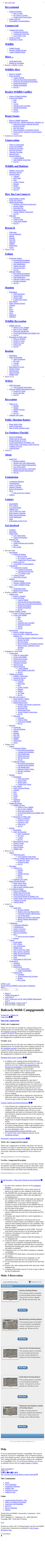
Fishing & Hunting (15, 11)
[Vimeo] (10, 1472)
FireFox (35, 1463)
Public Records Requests (17, 515)
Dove (11, 309)
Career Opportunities (20, 537)
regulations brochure (10, 1031)
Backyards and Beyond (21, 331)
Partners (12, 495)
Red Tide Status (18, 128)
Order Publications (15, 517)
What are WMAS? (19, 339)
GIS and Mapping (15, 234)
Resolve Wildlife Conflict (18, 91)
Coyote (15, 104)
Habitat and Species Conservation (24, 469)
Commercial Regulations (21, 262)
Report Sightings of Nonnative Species (26, 130)
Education (12, 216)
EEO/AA (8, 1506)
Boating (9, 351)
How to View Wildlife (20, 329)
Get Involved (12, 525)
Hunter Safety (18, 298)
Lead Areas (9, 997)
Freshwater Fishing (15, 258)
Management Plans (19, 210)
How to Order (18, 13)
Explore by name (19, 341)
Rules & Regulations (16, 489)
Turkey (11, 311)
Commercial (11, 25)
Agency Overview (15, 485)
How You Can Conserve (17, 194)
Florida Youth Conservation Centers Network (24, 444)
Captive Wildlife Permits (17, 52)
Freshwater (13, 232)
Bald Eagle (17, 178)
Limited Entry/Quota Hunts (22, 17)
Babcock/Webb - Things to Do (15, 1003)
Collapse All (14, 1015)
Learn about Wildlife (20, 221)
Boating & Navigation (16, 63)
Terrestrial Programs (15, 152)
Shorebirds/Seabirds (20, 108)
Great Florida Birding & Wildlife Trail (21, 443)
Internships (12, 532)
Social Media (13, 504)
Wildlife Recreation (15, 321)
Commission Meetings (16, 481)
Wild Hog (12, 317)
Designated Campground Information (13, 1138)
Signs (11, 519)
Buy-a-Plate (17, 547)
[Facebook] (4, 1472)
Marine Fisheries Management (23, 471)
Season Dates (17, 296)
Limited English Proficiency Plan (16, 1500)
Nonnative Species (15, 172)
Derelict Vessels (14, 369)
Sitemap (7, 1510)
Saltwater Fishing (15, 272)
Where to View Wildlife (21, 327)
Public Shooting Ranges (17, 303)
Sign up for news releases (21, 493)
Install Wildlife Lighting (17, 198)
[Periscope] (14, 1472)
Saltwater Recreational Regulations (25, 80)
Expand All (4, 1015)
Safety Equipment (19, 359)
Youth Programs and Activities (23, 543)
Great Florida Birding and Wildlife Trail (26, 333)
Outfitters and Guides (16, 415)
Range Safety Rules (15, 424)
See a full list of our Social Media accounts (15, 1474)
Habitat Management (16, 202)
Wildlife (9, 44)
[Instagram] (2, 1472)
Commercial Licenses (16, 30)
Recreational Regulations (21, 260)
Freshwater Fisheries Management (24, 465)
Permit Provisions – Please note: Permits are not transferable (21, 1180)
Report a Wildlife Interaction (18, 120)
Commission (11, 477)
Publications (13, 245)
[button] (10, 2)
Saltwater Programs (15, 150)
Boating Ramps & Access (17, 441)
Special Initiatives (15, 156)
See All (16, 87)
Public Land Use (14, 19)
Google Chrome (25, 1463)
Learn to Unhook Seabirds (18, 96)
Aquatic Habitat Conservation (23, 212)
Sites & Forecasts (19, 268)
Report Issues (12, 116)
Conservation (12, 140)
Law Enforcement (19, 467)
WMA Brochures (19, 294)
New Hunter (13, 301)
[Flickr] (12, 1472)
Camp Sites (5, 1017)
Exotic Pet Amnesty (15, 200)
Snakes (15, 109)
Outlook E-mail (10, 1492)
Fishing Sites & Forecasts (17, 439)
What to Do (17, 345)
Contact (9, 499)
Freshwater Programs (16, 148)
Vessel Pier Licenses (16, 39)
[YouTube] (8, 1472)
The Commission (10, 1484)
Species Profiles (14, 174)
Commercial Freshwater (21, 34)
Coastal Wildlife (18, 158)
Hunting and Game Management (24, 463)
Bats (14, 102)
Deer (10, 307)
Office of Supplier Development (15, 1502)
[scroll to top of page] (1, 1467)
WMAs (9, 381)
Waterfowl (12, 315)
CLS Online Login (19, 36)
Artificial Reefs (14, 448)
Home (7, 993)
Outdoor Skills (18, 219)
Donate (15, 545)
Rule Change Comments (17, 513)
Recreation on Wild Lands (17, 337)
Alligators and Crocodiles (21, 106)
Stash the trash (14, 154)
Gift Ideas (16, 541)
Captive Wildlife (18, 78)
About (11, 247)
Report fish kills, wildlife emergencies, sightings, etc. (26, 122)
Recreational (12, 7)
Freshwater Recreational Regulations (25, 81)
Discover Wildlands (15, 437)
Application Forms (15, 61)
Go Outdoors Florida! (17, 432)
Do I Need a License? (20, 15)
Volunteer (12, 530)
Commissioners (14, 483)
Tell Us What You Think (17, 511)
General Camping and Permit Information (15, 1103)
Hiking (15, 411)
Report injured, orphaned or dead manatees (27, 132)
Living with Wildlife (16, 98)
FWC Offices (13, 506)
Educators (16, 217)
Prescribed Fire (18, 208)
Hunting (9, 287)
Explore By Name (19, 391)
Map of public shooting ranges (19, 428)
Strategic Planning (15, 487)
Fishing (9, 253)
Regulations (13, 292)
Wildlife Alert (12, 69)
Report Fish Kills (19, 126)
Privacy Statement (11, 1508)
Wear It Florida (14, 373)
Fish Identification (19, 264)
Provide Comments (19, 281)
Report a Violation (15, 74)
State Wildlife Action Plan (21, 160)
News (11, 491)
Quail (11, 313)
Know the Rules (14, 76)
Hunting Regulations (20, 83)
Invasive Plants (18, 206)
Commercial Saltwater (20, 32)
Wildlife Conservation (16, 171)
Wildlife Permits (14, 48)
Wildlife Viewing (15, 326)
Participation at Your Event (18, 521)
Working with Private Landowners (24, 204)
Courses (16, 363)
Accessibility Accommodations (19, 21)
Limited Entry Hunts (20, 300)
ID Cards (16, 361)
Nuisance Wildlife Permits (17, 50)
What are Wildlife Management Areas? (22, 389)
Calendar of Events (15, 446)
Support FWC (14, 539)
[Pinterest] (17, 1472)
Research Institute (19, 461)
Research (10, 227)
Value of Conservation (16, 145)
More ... (9, 56)
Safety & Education (15, 357)
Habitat (11, 236)
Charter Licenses (14, 38)
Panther (15, 186)
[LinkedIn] (16, 1472)
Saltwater (12, 242)
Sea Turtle (16, 188)
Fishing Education (19, 266)
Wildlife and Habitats (16, 166)
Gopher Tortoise (18, 182)
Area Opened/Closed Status (22, 387)
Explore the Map (18, 393)
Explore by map (18, 343)
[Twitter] (6, 1472)
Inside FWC (13, 459)
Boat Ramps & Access (16, 367)
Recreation (11, 399)
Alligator (16, 176)
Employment (13, 534)
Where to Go (13, 404)
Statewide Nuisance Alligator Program (26, 124)
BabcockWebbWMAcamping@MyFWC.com (20, 1131)
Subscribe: (32, 1474)
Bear (15, 100)
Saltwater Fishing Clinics (21, 279)
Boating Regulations (20, 85)
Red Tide (12, 240)
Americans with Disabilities (14, 1504)
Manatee (16, 184)
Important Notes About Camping (12, 1057)
